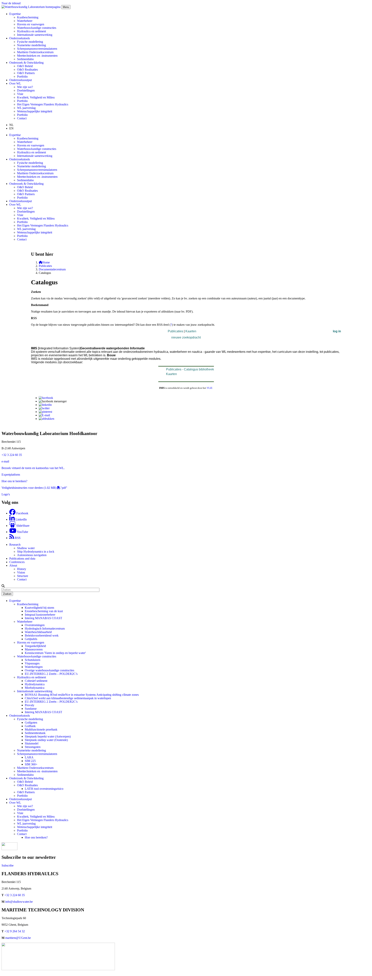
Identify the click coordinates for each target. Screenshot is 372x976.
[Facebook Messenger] (53, 401)
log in (337, 331)
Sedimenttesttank (35, 733)
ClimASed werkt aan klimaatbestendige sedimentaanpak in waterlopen (68, 698)
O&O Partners (26, 73)
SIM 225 (30, 760)
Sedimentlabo (25, 59)
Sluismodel (31, 743)
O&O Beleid (25, 66)
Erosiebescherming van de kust (44, 611)
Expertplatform (11, 474)
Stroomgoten (32, 747)
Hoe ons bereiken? (36, 837)
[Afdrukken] (46, 418)
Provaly (29, 705)
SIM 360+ (31, 764)
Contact (22, 118)
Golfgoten (31, 722)
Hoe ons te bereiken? (14, 481)
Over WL (15, 802)
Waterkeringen (34, 666)
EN (11, 128)
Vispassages (32, 663)
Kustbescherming (27, 17)
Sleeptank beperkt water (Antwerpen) (48, 736)
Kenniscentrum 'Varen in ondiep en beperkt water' (55, 653)
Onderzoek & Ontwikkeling (26, 778)
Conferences (17, 562)
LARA (29, 757)
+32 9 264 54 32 (14, 931)
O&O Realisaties (27, 69)
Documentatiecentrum (52, 269)
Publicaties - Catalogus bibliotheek (190, 369)
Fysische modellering (30, 41)
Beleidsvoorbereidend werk (42, 635)
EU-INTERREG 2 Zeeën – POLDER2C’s (51, 673)
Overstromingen (35, 625)
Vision (21, 572)
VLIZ (209, 387)
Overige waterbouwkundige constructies (49, 670)
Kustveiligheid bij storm (39, 607)
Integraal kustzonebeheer (40, 614)
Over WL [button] (15, 83)
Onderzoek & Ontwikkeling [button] (26, 62)
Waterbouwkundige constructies (36, 27)
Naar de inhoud (11, 3)
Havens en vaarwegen (30, 24)
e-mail (5, 461)
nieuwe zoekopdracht (186, 337)
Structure (22, 576)
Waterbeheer (24, 20)
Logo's (6, 494)
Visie (20, 94)
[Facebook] (46, 397)
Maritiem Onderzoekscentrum (35, 52)
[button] (3, 585)
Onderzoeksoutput (20, 80)
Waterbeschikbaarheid (38, 632)
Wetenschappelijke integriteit (34, 111)
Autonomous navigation (31, 555)
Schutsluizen (32, 659)
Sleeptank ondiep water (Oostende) (46, 740)
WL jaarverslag (26, 107)
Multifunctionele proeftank (41, 729)
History (21, 569)
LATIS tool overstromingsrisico (44, 788)
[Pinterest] (45, 411)
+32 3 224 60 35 (12, 454)
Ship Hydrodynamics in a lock (35, 551)
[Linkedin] (45, 404)
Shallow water (26, 548)
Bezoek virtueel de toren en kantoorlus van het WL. (33, 468)
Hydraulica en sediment (31, 31)
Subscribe (8, 865)
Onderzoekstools (19, 715)
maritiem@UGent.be (18, 937)
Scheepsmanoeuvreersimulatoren (37, 48)
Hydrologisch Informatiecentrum (45, 628)
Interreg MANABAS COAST (43, 618)
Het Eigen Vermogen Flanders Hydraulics (42, 104)
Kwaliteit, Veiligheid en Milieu (36, 97)
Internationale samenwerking (34, 34)
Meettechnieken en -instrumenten (37, 55)
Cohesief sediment (36, 680)
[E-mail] (44, 415)
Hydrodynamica (35, 684)
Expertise (15, 600)
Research (15, 544)
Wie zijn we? (25, 87)
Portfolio (22, 76)
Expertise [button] (15, 13)
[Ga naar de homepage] (31, 7)
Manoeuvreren (34, 649)
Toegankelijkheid (35, 646)
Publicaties (45, 266)
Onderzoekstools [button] (19, 38)
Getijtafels (31, 639)
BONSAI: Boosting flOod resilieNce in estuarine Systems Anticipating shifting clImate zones (82, 694)
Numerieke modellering (31, 45)
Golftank (30, 726)
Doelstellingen (26, 90)
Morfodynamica (34, 687)
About (13, 565)
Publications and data (22, 558)
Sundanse (31, 708)
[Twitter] (44, 408)
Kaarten (190, 331)
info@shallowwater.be (19, 901)
